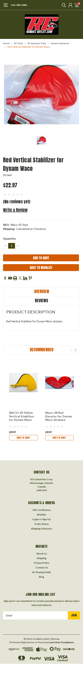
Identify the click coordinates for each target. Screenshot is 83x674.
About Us (41, 553)
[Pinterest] (30, 278)
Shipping (41, 558)
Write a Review (15, 210)
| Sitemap (54, 638)
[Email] (10, 278)
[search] (63, 5)
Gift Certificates (41, 509)
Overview (41, 291)
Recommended (41, 349)
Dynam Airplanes (60, 43)
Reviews (41, 300)
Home (6, 43)
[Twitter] (20, 278)
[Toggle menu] (5, 7)
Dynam (7, 175)
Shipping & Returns (41, 528)
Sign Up (46, 519)
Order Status (41, 523)
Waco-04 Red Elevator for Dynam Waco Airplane (58, 416)
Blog (41, 576)
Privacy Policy (41, 562)
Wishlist (41, 514)
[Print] (15, 278)
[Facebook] (5, 278)
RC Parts (18, 43)
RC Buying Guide (41, 572)
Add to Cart (23, 437)
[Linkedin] (25, 278)
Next (75, 350)
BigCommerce (29, 642)
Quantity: (9, 238)
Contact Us (41, 567)
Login (35, 519)
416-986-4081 (19, 4)
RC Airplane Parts (37, 43)
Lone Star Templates (61, 642)
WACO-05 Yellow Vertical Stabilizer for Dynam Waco (21, 416)
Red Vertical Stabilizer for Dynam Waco (28, 47)
